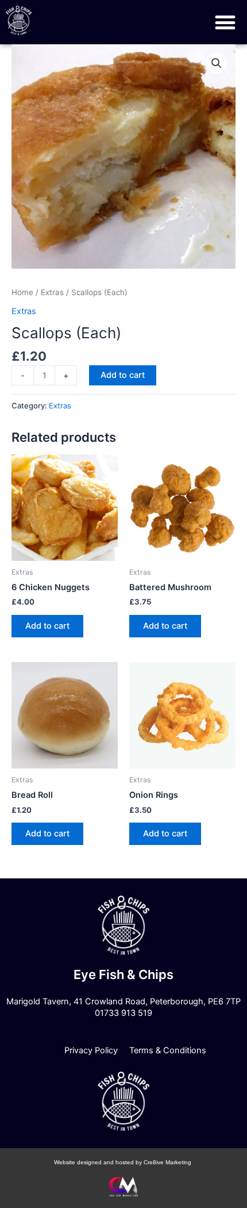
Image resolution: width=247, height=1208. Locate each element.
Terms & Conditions (167, 1050)
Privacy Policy (91, 1050)
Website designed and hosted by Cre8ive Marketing (123, 1162)
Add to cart (123, 375)
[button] (225, 22)
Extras (52, 292)
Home (22, 292)
